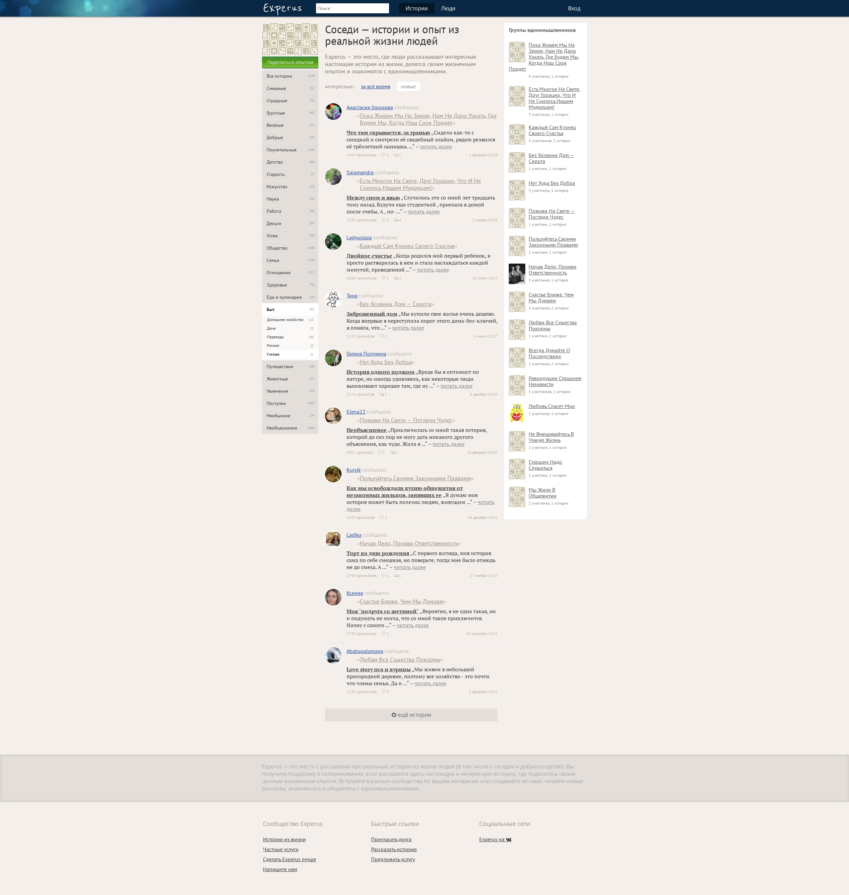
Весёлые (290, 125)
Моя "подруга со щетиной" (383, 611)
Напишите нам (280, 869)
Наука (290, 199)
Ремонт (290, 345)
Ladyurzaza (359, 237)
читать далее (436, 146)
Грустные (290, 113)
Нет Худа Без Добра (386, 362)
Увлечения (290, 391)
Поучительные (290, 150)
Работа (290, 211)
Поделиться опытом (290, 62)
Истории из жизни (284, 839)
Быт (290, 309)
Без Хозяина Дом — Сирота (395, 304)
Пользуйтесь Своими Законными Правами (415, 478)
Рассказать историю (394, 849)
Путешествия (290, 366)
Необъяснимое (290, 428)
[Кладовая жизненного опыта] (282, 9)
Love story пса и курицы (379, 669)
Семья (290, 260)
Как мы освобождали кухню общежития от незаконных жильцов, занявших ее (405, 491)
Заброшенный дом (372, 313)
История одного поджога (381, 371)
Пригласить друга (391, 839)
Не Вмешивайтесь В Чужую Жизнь (551, 437)
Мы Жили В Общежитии (542, 492)
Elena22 (356, 411)
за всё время (375, 86)
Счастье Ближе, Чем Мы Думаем (401, 601)
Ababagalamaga (365, 651)
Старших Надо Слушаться (545, 464)
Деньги (290, 223)
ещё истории (413, 714)
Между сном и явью (373, 197)
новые (408, 86)
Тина (352, 295)
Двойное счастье (369, 255)
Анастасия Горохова (370, 107)
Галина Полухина (366, 353)
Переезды (290, 336)
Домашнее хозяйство (290, 319)
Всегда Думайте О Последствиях (549, 353)
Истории (417, 8)
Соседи (290, 354)
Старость (290, 174)
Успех (290, 236)
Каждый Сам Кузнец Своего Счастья (407, 246)
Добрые (290, 137)
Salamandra (360, 172)
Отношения (290, 273)
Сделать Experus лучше (289, 859)
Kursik (354, 469)
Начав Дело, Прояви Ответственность (409, 543)
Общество (290, 248)
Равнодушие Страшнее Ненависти (555, 381)
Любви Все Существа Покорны (400, 659)
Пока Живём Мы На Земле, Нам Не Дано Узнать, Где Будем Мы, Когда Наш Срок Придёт (428, 119)
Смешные (290, 88)
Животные (290, 379)
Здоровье (290, 285)
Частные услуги (280, 849)
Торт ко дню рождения (378, 553)
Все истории (290, 76)
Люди (448, 8)
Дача (290, 328)
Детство (290, 162)
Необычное (290, 416)
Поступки (290, 403)
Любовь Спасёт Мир (552, 406)
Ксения (355, 593)
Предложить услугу (393, 859)
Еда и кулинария (290, 297)
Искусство (290, 187)
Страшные (290, 101)
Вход (574, 8)
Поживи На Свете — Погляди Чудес (406, 420)
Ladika (354, 534)
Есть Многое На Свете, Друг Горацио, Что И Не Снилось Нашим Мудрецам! (420, 184)
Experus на (495, 839)
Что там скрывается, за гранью (388, 132)
